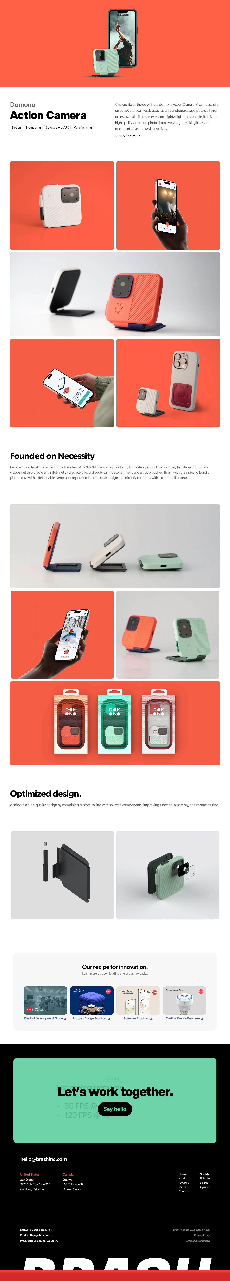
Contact (183, 1191)
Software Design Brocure (35, 1230)
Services (184, 1183)
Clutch (204, 1183)
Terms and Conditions (197, 1241)
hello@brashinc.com (43, 1159)
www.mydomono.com (128, 135)
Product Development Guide (43, 1018)
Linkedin (205, 1178)
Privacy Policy (202, 1235)
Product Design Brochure (90, 1018)
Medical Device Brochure (183, 1018)
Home (182, 1174)
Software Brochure (136, 1018)
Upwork (205, 1187)
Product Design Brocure (34, 1235)
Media (182, 1187)
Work (182, 1178)
